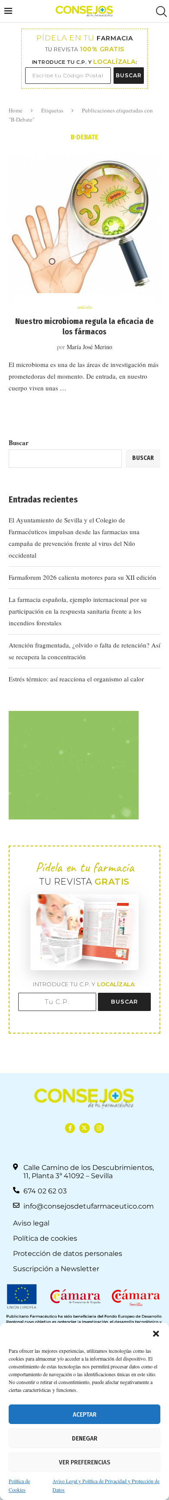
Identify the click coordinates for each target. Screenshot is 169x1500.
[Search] (160, 11)
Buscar (19, 442)
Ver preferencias (84, 1462)
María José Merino (89, 347)
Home (16, 110)
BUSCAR (129, 75)
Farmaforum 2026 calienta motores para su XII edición (82, 577)
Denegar (85, 1438)
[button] (156, 1333)
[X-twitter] (84, 1128)
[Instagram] (99, 1128)
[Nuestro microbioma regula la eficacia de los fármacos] (84, 230)
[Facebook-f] (70, 1128)
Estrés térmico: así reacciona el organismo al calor (76, 678)
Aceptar (85, 1414)
